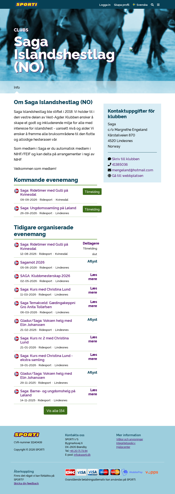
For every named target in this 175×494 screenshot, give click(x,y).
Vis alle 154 (55, 410)
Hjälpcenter (123, 447)
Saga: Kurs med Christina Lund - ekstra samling (46, 357)
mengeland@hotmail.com (132, 169)
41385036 (120, 164)
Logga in (105, 4)
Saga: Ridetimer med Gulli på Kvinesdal (44, 192)
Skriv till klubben (125, 158)
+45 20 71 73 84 (79, 450)
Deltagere (91, 243)
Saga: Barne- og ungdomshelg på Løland (47, 392)
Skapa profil (121, 4)
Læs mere (92, 276)
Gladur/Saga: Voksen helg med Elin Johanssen (46, 322)
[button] (140, 4)
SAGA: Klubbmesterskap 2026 (45, 275)
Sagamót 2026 (32, 262)
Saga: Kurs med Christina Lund (45, 289)
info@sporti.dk (82, 454)
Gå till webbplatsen (127, 175)
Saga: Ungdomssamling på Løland (48, 207)
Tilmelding (92, 192)
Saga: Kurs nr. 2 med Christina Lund (44, 340)
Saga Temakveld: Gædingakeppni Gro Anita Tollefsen (47, 304)
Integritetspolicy (126, 443)
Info (17, 87)
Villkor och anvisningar (129, 439)
